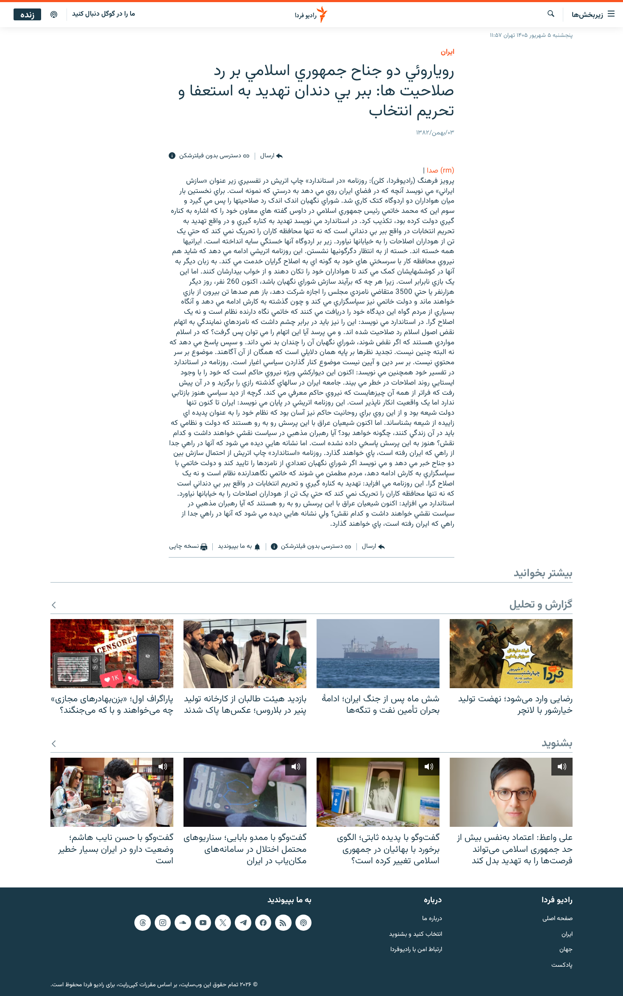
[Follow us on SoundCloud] (183, 923)
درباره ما (432, 919)
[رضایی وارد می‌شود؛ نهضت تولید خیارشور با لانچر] (511, 653)
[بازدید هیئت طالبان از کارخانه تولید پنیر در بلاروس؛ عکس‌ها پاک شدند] (245, 653)
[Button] (271, 156)
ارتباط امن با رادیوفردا (416, 950)
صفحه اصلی (557, 919)
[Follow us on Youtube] (203, 923)
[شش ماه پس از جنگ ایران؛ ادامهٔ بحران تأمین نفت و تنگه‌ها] (378, 653)
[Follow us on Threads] (142, 923)
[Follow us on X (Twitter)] (223, 923)
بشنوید (557, 743)
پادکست (562, 965)
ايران (447, 52)
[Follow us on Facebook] (263, 923)
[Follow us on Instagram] (163, 923)
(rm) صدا (440, 170)
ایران (567, 934)
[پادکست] (54, 14)
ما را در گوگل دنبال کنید (103, 14)
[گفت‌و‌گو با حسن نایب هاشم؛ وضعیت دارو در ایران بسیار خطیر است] (111, 792)
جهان (566, 950)
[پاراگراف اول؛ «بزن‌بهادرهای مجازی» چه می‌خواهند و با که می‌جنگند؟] (111, 653)
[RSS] (283, 923)
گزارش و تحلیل (541, 605)
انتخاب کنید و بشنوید (415, 934)
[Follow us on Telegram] (243, 923)
